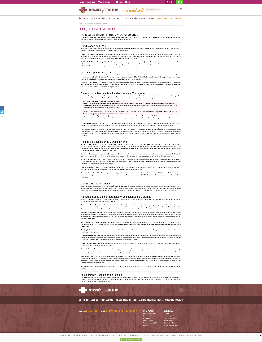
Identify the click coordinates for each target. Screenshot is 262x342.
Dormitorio (100, 18)
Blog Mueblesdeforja (170, 323)
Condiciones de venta (149, 313)
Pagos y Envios (148, 320)
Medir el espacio (169, 316)
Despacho (109, 18)
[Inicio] (80, 19)
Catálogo (166, 313)
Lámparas (141, 18)
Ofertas (159, 18)
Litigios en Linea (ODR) (150, 323)
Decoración (150, 18)
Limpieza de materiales (171, 318)
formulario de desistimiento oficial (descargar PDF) (144, 173)
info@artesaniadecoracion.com (112, 131)
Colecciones (168, 18)
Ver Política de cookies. (194, 335)
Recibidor (117, 18)
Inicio (80, 23)
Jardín (134, 18)
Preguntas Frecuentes (149, 316)
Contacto (146, 325)
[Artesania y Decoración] (98, 9)
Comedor (86, 18)
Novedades (179, 18)
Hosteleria (127, 18)
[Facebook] (2, 108)
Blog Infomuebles (169, 320)
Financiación (147, 318)
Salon (93, 18)
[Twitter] (2, 112)
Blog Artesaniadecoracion (171, 325)
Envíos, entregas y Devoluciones (95, 23)
